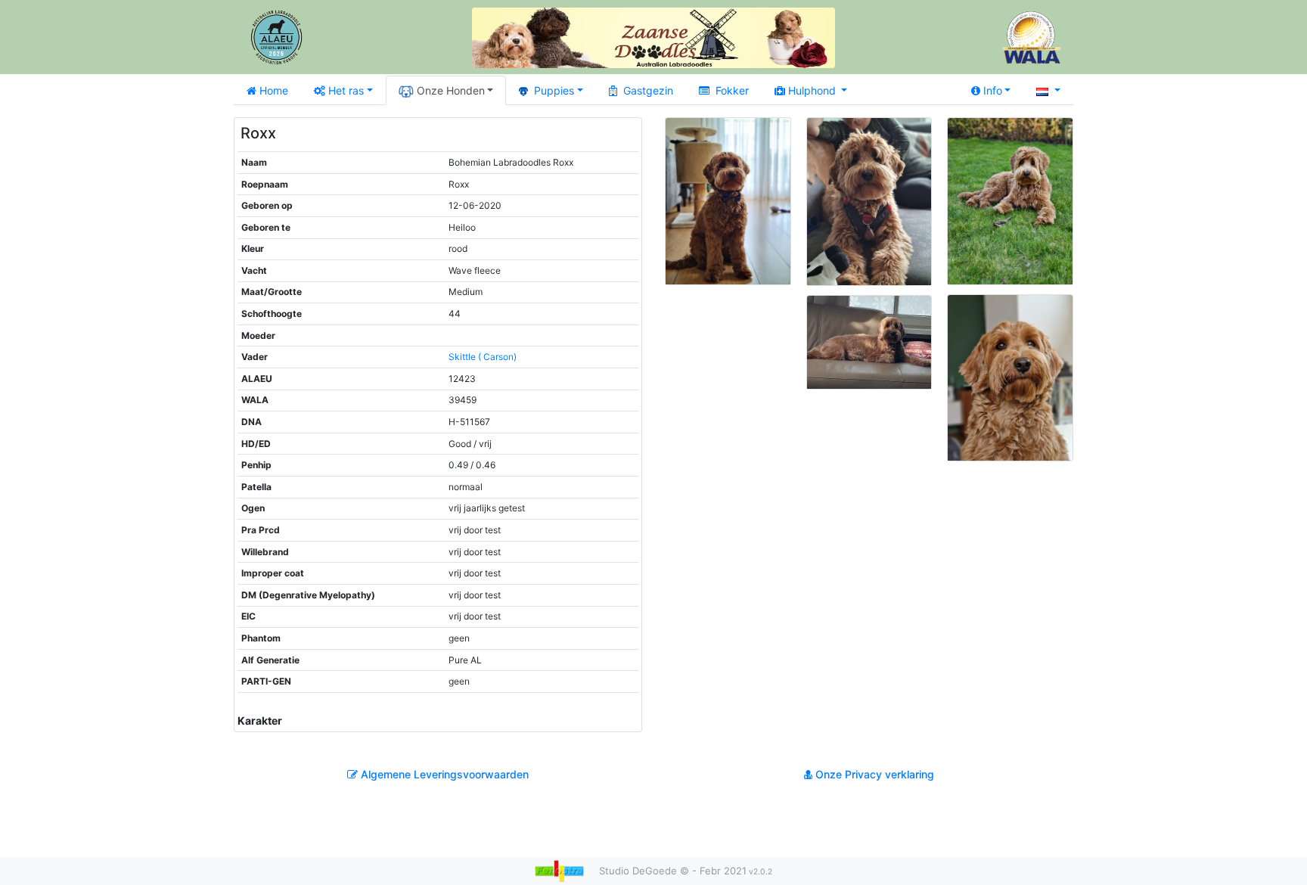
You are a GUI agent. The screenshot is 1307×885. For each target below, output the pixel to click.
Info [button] (992, 90)
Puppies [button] (554, 90)
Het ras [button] (346, 90)
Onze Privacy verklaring (873, 774)
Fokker (732, 90)
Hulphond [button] (813, 90)
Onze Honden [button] (451, 90)
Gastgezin (648, 90)
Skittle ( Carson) (483, 356)
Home (273, 90)
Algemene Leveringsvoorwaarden (443, 774)
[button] (1048, 90)
